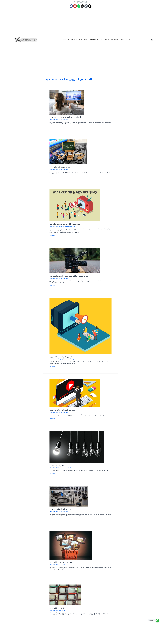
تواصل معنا (74, 39)
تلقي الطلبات (66, 39)
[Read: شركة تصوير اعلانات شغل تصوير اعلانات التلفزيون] (74, 260)
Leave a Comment (53, 119)
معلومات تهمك (114, 39)
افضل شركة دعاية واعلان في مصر (62, 410)
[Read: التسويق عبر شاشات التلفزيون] (80, 326)
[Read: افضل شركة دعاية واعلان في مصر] (74, 393)
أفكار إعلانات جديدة (56, 465)
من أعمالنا (122, 39)
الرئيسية (128, 39)
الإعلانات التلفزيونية (56, 608)
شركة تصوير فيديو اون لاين (59, 167)
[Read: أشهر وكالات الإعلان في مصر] (68, 496)
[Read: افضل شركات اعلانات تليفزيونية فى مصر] (66, 102)
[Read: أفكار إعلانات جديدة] (76, 446)
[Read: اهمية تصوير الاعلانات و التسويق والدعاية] (74, 205)
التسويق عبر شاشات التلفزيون (61, 356)
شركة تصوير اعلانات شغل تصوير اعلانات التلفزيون (68, 276)
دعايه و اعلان (104, 39)
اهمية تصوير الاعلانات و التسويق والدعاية (64, 224)
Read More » (52, 127)
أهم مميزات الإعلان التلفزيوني (60, 562)
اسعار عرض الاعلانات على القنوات (91, 39)
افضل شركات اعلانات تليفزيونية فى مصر (65, 117)
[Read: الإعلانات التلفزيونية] (65, 595)
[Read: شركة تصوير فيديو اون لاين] (68, 151)
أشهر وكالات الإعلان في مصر (60, 509)
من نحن (80, 39)
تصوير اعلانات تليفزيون (63, 119)
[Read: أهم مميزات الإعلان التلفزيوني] (70, 545)
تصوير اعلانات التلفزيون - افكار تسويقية (67, 226)
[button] (152, 40)
